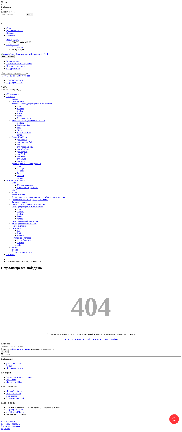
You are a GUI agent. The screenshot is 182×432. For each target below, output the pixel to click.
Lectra (19, 116)
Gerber (20, 111)
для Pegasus (22, 151)
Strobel (20, 130)
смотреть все (24, 76)
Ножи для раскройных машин (25, 221)
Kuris (19, 113)
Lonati (20, 173)
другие (20, 135)
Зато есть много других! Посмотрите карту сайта (90, 339)
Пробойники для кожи (27, 187)
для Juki (20, 144)
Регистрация (17, 47)
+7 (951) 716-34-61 (14, 80)
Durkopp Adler (18, 101)
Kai (18, 231)
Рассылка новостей (15, 398)
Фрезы (15, 250)
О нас (9, 28)
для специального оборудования (26, 163)
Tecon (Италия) (18, 195)
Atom (19, 106)
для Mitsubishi (23, 149)
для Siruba (21, 159)
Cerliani (15, 99)
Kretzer (20, 233)
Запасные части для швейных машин (28, 120)
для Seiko (21, 156)
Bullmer (20, 108)
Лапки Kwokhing (25, 132)
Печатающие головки (21, 238)
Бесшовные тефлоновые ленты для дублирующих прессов (38, 197)
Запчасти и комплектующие (19, 64)
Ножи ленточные (19, 226)
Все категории (13, 61)
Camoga (20, 168)
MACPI (20, 175)
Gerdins (15, 183)
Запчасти (10, 96)
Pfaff (19, 128)
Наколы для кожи (25, 185)
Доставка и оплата (14, 30)
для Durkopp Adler (25, 142)
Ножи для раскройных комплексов (27, 207)
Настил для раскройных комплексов (28, 204)
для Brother (22, 140)
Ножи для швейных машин (24, 223)
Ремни (15, 247)
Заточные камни (19, 202)
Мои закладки (12, 396)
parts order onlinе (13, 363)
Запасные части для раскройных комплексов (32, 104)
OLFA (14, 190)
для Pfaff (21, 154)
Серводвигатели (24, 118)
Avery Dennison (24, 240)
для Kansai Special (25, 147)
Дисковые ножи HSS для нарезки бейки (30, 199)
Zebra (19, 245)
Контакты (10, 35)
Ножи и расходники (15, 66)
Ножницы (16, 228)
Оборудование (13, 68)
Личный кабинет (14, 391)
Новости (10, 33)
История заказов (13, 393)
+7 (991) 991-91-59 (14, 83)
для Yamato (22, 161)
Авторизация (18, 49)
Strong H (15, 192)
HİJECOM (11, 380)
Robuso (20, 235)
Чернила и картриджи (22, 252)
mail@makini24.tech (15, 412)
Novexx (20, 242)
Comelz (20, 171)
